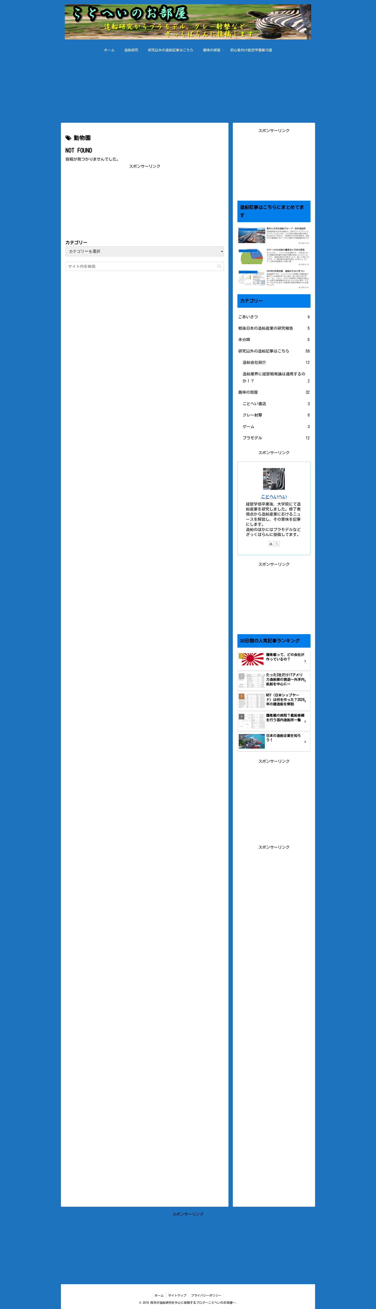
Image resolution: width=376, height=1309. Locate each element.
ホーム (159, 1295)
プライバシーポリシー (206, 1295)
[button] (219, 266)
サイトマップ (177, 1295)
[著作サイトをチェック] (271, 544)
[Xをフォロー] (277, 544)
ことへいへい (274, 497)
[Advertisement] (188, 87)
